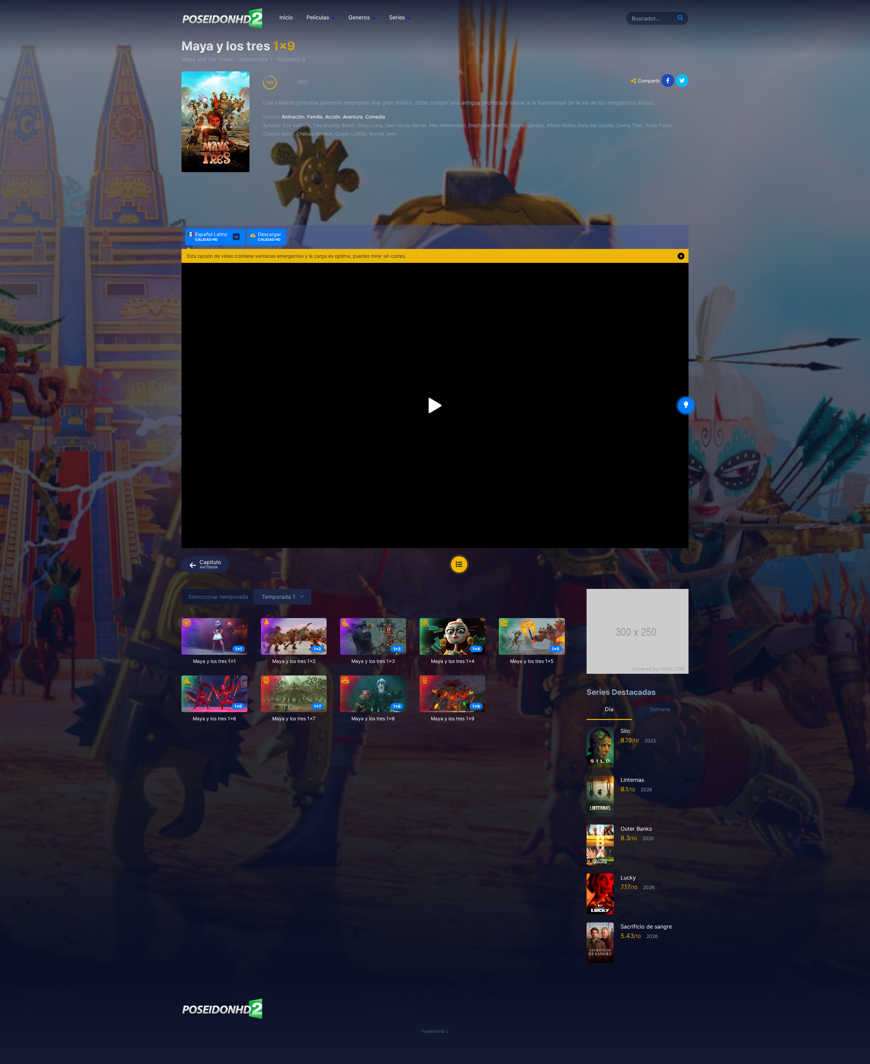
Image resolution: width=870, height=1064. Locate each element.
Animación (293, 117)
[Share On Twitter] (682, 80)
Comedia (375, 117)
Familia (315, 117)
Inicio (286, 17)
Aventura (353, 117)
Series (397, 17)
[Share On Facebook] (667, 80)
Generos (359, 17)
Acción (332, 117)
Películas (318, 17)
